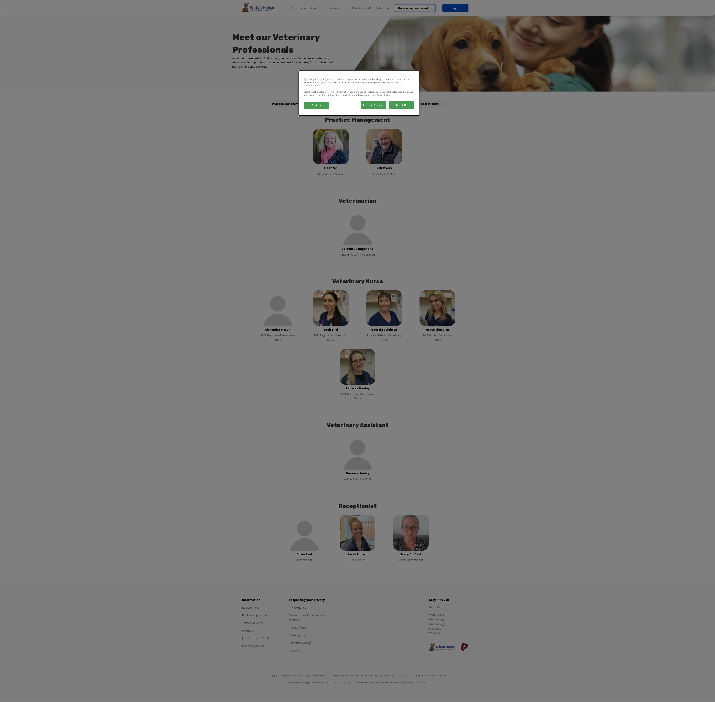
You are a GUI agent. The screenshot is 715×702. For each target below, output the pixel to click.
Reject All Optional (373, 105)
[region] (358, 93)
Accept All (401, 105)
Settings (316, 105)
